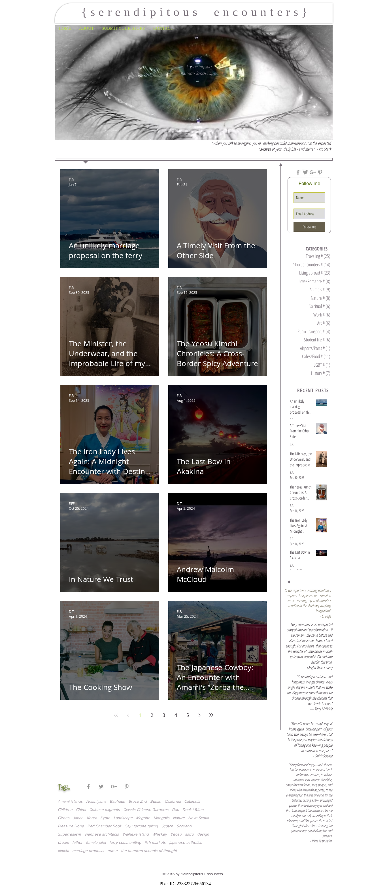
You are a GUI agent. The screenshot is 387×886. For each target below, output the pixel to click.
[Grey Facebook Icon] (298, 172)
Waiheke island (135, 834)
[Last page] (211, 715)
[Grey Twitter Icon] (305, 172)
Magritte (143, 817)
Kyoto (105, 817)
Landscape (123, 817)
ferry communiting (125, 842)
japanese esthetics (185, 842)
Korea (92, 817)
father (77, 842)
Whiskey (159, 834)
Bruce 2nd (137, 801)
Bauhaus (117, 801)
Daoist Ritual (193, 809)
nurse (112, 850)
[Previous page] (128, 715)
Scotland (184, 826)
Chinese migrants (104, 809)
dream (63, 842)
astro (189, 834)
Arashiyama (96, 801)
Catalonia (192, 801)
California (173, 801)
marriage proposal (88, 850)
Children (65, 809)
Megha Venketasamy (319, 667)
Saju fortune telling (141, 826)
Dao (175, 809)
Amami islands (70, 801)
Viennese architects (101, 834)
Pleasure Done (71, 826)
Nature (179, 817)
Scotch (167, 826)
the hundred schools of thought (149, 850)
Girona (63, 817)
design (203, 834)
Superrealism (69, 834)
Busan (155, 801)
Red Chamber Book (104, 826)
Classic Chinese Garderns (146, 809)
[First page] (116, 715)
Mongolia (161, 817)
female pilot (96, 842)
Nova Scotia (198, 817)
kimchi (63, 850)
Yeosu (176, 834)
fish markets (155, 842)
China (81, 809)
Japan (78, 817)
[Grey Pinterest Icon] (320, 172)
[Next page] (199, 715)
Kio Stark (325, 149)
